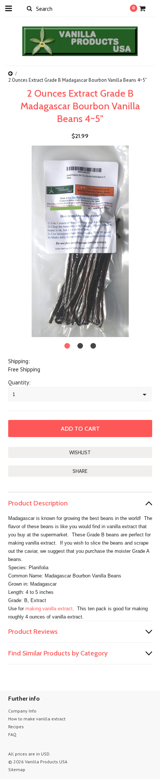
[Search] (29, 8)
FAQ (12, 734)
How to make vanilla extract (36, 719)
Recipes (16, 726)
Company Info (22, 711)
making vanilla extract (49, 608)
